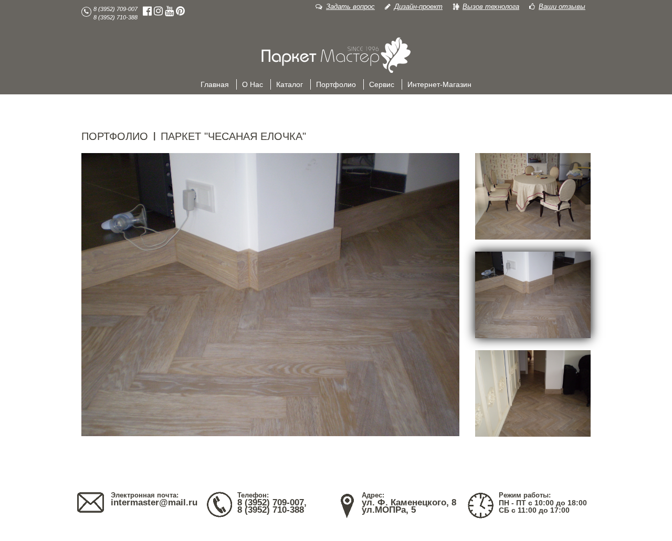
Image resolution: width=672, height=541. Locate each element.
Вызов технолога (491, 6)
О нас (252, 84)
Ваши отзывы (562, 6)
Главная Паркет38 (336, 55)
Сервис (381, 84)
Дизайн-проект (418, 6)
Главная (215, 84)
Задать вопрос (350, 6)
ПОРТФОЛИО (114, 136)
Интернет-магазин (439, 84)
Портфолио (336, 84)
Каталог (289, 84)
